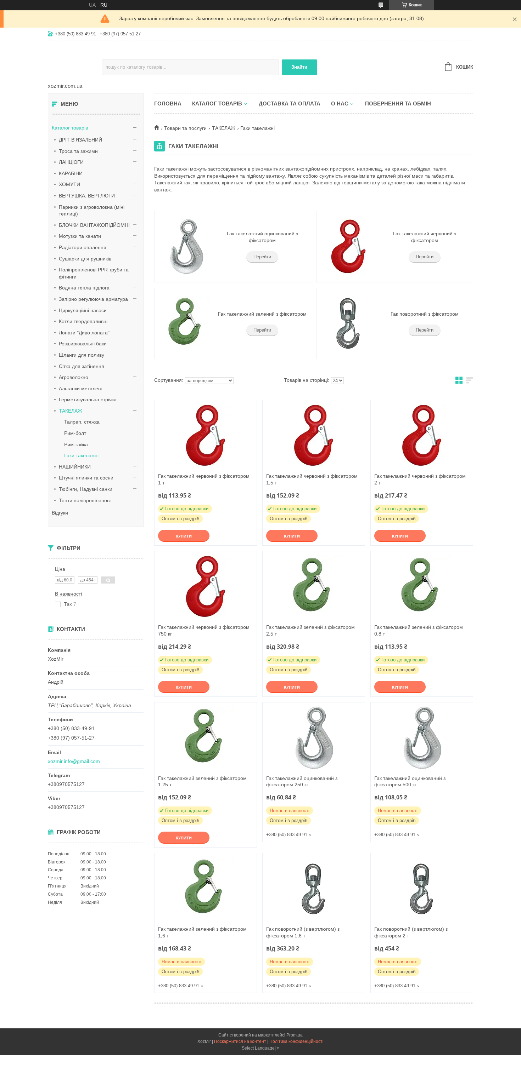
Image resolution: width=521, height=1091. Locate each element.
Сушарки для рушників (85, 259)
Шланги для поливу (81, 355)
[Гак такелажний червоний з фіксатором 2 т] (421, 435)
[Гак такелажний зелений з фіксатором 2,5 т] (313, 587)
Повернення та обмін (398, 103)
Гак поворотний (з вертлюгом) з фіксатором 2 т (411, 932)
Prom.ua (294, 1035)
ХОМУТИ (69, 184)
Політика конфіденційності (296, 1041)
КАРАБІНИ (71, 173)
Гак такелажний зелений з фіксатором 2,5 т (310, 630)
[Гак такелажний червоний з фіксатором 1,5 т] (313, 435)
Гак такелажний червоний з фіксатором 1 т (204, 479)
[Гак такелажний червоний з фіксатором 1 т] (205, 435)
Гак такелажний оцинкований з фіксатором (262, 237)
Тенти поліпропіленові (85, 500)
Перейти (262, 256)
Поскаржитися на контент (240, 1041)
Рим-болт (75, 433)
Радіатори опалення (82, 247)
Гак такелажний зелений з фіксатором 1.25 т (202, 781)
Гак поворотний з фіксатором (425, 314)
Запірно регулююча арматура (93, 299)
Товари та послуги (185, 128)
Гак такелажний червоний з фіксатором (424, 237)
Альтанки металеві (80, 388)
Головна (167, 103)
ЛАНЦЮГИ (71, 162)
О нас (339, 103)
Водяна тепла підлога (84, 288)
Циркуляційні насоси (83, 310)
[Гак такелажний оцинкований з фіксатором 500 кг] (421, 738)
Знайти (299, 67)
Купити (184, 536)
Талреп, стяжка (82, 422)
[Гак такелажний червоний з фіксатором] (348, 247)
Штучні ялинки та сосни (86, 478)
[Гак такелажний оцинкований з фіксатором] (186, 247)
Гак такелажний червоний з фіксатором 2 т (420, 479)
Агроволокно (73, 377)
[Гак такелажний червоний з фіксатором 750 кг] (205, 587)
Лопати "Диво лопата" (84, 332)
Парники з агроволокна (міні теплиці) (91, 210)
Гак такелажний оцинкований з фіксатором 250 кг (301, 781)
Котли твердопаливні (83, 321)
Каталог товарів (70, 128)
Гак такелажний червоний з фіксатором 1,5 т (312, 479)
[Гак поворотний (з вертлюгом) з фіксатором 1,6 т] (313, 888)
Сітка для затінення (81, 366)
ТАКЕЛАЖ (70, 411)
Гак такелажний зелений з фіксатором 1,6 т (202, 932)
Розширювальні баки (83, 343)
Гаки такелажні (81, 455)
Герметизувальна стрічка (88, 399)
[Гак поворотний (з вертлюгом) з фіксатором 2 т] (421, 888)
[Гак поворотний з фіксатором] (348, 323)
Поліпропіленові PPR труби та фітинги (94, 273)
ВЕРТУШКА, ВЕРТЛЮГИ (87, 196)
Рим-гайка (76, 444)
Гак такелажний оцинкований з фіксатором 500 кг (410, 781)
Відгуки (60, 513)
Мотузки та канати (80, 236)
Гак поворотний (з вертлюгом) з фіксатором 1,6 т (303, 932)
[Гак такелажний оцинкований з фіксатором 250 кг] (313, 738)
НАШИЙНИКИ (75, 467)
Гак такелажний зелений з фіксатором (262, 314)
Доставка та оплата (289, 103)
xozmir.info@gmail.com (74, 761)
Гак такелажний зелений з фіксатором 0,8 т (418, 630)
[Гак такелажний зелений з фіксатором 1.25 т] (205, 738)
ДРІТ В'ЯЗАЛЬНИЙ (80, 140)
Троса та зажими (78, 151)
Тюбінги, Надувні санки (85, 489)
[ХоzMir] (75, 62)
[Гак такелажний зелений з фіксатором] (186, 323)
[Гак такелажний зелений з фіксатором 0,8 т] (421, 587)
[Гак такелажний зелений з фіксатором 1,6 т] (205, 888)
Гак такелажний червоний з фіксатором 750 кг (204, 630)
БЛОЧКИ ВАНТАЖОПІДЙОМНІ (94, 225)
